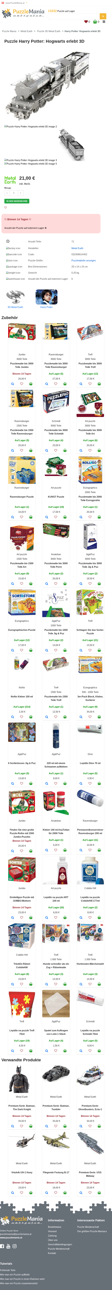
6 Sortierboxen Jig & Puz (22, 763)
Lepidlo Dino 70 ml (90, 763)
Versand (52, 1231)
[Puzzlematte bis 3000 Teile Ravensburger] (46, 384)
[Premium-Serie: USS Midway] (81, 1193)
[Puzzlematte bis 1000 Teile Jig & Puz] (46, 651)
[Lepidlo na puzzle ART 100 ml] (46, 918)
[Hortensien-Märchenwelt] (81, 984)
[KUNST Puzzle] (46, 517)
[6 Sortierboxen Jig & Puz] (12, 784)
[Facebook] (2, 1247)
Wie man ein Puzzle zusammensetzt (18, 1283)
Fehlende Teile (7, 1270)
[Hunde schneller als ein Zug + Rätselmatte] (46, 984)
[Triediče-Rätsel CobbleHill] (12, 984)
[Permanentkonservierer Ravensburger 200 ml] (81, 850)
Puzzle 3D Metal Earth (48, 31)
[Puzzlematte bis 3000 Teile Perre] (46, 584)
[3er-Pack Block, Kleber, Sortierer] (81, 717)
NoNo (22, 687)
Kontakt (52, 1253)
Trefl (90, 354)
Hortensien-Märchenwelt (90, 964)
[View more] (22, 339)
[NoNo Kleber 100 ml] (12, 717)
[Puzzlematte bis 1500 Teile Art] (12, 584)
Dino (90, 754)
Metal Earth (26, 31)
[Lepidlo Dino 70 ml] (81, 784)
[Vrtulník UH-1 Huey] (12, 1193)
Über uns (52, 1240)
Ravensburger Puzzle (22, 497)
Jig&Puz (90, 554)
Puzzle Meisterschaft (58, 1249)
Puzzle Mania (9, 31)
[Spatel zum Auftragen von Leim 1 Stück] (46, 1051)
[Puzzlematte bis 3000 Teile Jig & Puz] (81, 584)
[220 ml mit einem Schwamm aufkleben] (46, 784)
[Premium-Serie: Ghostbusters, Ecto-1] (81, 1126)
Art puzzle (90, 421)
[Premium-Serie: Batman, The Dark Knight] (12, 1126)
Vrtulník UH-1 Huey (21, 1172)
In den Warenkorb (16, 201)
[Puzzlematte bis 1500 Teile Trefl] (46, 717)
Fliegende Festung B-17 (56, 1172)
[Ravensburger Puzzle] (12, 517)
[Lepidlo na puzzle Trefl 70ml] (12, 1051)
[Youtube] (8, 1247)
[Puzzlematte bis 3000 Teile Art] (81, 451)
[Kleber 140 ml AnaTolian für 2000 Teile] (46, 850)
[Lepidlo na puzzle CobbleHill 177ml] (81, 918)
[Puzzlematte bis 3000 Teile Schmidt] (46, 451)
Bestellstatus (54, 1227)
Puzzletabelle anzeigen (83, 260)
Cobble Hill (90, 888)
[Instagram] (14, 1247)
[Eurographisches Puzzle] (12, 651)
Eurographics (90, 488)
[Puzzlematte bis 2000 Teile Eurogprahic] (81, 517)
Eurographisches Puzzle (21, 630)
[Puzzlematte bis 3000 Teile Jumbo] (12, 384)
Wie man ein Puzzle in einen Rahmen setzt (22, 1279)
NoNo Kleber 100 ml (22, 696)
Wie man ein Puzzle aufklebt (14, 1274)
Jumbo (21, 354)
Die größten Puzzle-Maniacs (92, 1231)
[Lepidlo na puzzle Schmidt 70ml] (81, 1051)
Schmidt (56, 421)
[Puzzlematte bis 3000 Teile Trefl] (81, 384)
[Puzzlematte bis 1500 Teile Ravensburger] (12, 451)
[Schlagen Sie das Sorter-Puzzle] (81, 651)
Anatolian (56, 554)
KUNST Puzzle (56, 497)
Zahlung (52, 1235)
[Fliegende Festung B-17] (46, 1193)
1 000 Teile (56, 959)
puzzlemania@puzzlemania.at (15, 1234)
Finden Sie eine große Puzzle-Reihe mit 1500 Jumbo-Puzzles (22, 833)
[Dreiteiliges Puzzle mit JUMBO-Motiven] (12, 918)
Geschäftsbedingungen (60, 1244)
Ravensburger (56, 354)
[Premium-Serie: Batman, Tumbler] (46, 1126)
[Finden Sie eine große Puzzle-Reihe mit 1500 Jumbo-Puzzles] (12, 851)
